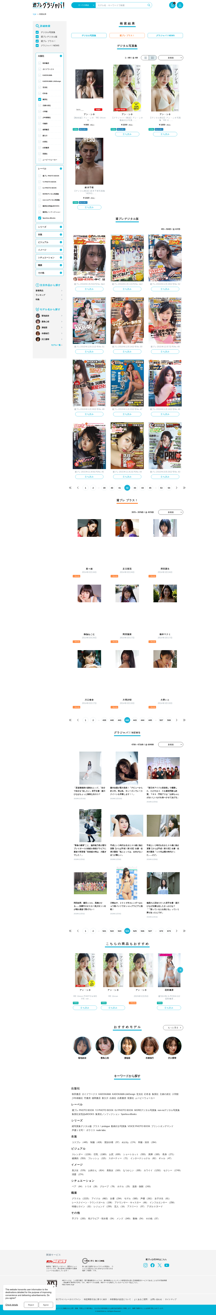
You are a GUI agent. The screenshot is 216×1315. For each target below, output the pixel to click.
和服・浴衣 (148, 1142)
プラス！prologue (101, 1126)
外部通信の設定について (120, 1299)
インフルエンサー (163, 1202)
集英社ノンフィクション (51, 212)
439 (104, 720)
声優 (146, 1198)
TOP (34, 14)
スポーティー (119, 1158)
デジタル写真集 (48, 32)
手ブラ (79, 1218)
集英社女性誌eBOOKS (51, 206)
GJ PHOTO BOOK (50, 188)
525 (135, 931)
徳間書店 (46, 129)
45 (150, 488)
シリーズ (42, 227)
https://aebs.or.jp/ (68, 1284)
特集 (38, 299)
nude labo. (101, 1130)
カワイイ (153, 1170)
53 (161, 488)
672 (161, 931)
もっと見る (173, 1027)
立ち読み (127, 134)
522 (112, 931)
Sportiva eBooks (49, 218)
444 (142, 720)
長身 (168, 1154)
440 (112, 720)
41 (119, 488)
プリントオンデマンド (162, 1126)
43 (135, 488)
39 (104, 488)
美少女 (79, 1170)
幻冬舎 (45, 93)
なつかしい (133, 1170)
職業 (40, 265)
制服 (96, 1142)
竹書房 (45, 123)
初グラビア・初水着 (101, 1218)
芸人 (120, 1206)
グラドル (81, 1198)
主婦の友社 (47, 105)
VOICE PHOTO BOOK (139, 1126)
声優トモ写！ (78, 1130)
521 (104, 931)
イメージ (42, 250)
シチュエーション (46, 257)
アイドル (100, 1198)
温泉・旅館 (142, 1186)
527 (150, 931)
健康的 (79, 1158)
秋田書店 (46, 63)
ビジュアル (43, 242)
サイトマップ (170, 1299)
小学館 (45, 111)
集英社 (45, 99)
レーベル (42, 168)
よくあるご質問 (140, 1299)
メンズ (124, 1218)
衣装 (40, 234)
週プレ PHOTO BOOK (51, 176)
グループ (108, 1186)
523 (119, 931)
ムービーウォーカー (50, 160)
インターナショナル (144, 1158)
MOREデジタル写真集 (51, 194)
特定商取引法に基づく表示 (95, 1299)
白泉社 (45, 142)
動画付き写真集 (119, 1126)
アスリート (136, 1206)
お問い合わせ (156, 1299)
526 (142, 931)
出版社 (41, 56)
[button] (180, 970)
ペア (78, 1186)
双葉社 (45, 154)
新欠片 (45, 135)
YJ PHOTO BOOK (49, 182)
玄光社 (45, 87)
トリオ (92, 1186)
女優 (116, 1198)
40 (112, 488)
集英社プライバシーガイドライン (66, 1299)
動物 (139, 1218)
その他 (41, 273)
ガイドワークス (48, 69)
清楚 (78, 1174)
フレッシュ (97, 1158)
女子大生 (163, 1198)
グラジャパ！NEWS (50, 45)
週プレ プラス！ (48, 41)
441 (119, 720)
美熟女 (114, 1170)
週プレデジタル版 (49, 36)
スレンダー (82, 1154)
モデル (131, 1198)
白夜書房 (46, 148)
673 (169, 931)
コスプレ (80, 1142)
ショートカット (135, 1154)
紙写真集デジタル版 (82, 1126)
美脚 (154, 1154)
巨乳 (101, 1154)
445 (150, 720)
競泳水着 (112, 1142)
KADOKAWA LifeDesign (52, 81)
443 (135, 720)
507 (161, 720)
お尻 (115, 1154)
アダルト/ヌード (155, 1206)
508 (169, 720)
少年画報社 (47, 117)
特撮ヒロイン (82, 1206)
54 (169, 488)
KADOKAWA (47, 75)
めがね (129, 1142)
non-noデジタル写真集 (51, 200)
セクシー (172, 1170)
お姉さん (97, 1170)
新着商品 (39, 290)
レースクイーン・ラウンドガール (92, 1202)
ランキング (40, 295)
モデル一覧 (56, 345)
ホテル (124, 1186)
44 (142, 488)
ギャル (166, 1158)
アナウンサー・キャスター (131, 1202)
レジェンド (103, 1206)
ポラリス (90, 1130)
